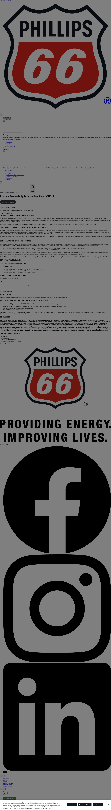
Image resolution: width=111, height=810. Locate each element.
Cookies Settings (72, 804)
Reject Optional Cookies (85, 804)
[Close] (108, 804)
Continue (98, 804)
